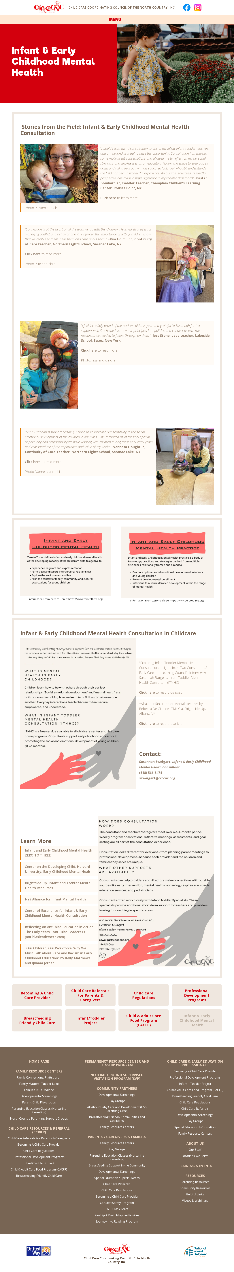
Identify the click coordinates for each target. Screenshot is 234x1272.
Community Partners (117, 1088)
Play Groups (117, 1101)
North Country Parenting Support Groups (39, 1118)
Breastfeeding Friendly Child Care (39, 1176)
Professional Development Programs (39, 1157)
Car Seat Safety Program (117, 1203)
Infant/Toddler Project (39, 1163)
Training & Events (195, 1166)
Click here (108, 198)
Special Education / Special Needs (117, 1178)
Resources (195, 1175)
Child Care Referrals (117, 1184)
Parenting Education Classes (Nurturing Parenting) (39, 1110)
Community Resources (195, 1188)
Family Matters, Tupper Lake (39, 1084)
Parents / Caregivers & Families (117, 1137)
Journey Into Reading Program (117, 1221)
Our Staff (195, 1150)
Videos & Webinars (195, 1201)
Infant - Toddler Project (195, 1084)
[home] (49, 7)
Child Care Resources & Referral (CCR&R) (39, 1130)
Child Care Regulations (38, 1151)
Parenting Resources (195, 1182)
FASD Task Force (116, 1209)
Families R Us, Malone (39, 1090)
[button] (117, 19)
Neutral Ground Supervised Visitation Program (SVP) (117, 1077)
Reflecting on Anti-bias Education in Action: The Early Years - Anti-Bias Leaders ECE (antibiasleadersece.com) (59, 932)
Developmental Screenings (39, 1096)
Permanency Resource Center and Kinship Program (117, 1063)
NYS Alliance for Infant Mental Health (55, 899)
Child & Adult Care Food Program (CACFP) (39, 1169)
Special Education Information (195, 1127)
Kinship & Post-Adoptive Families (117, 1215)
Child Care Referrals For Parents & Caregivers (39, 1138)
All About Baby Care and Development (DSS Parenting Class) (117, 1109)
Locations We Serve (195, 1156)
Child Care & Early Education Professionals (195, 1063)
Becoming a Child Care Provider (117, 1197)
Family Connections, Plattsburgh (39, 1077)
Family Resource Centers (39, 1071)
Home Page (39, 1061)
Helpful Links (195, 1194)
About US (195, 1143)
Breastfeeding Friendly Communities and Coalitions (117, 1119)
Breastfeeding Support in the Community (117, 1165)
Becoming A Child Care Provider (39, 1144)
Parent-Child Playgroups (39, 1102)
